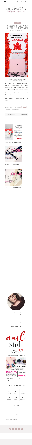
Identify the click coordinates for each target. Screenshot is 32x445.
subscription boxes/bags (13, 109)
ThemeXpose (14, 441)
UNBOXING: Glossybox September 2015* (12, 165)
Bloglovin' (22, 399)
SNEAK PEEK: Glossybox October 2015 (13, 142)
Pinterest (9, 399)
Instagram (9, 393)
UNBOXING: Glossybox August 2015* (13, 187)
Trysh (13, 30)
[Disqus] (17, 218)
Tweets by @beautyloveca (12, 419)
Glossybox (17, 22)
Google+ (16, 399)
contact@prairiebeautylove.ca (17, 321)
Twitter (15, 393)
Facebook (23, 393)
